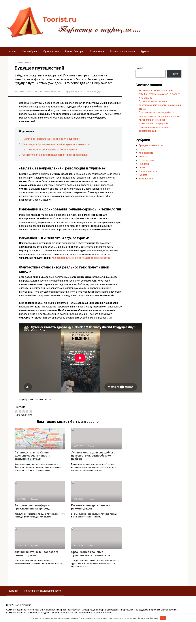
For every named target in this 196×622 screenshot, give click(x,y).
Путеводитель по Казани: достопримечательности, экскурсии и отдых (33, 456)
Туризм (145, 51)
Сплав (12, 51)
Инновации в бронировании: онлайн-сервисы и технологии (56, 144)
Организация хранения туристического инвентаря (90, 553)
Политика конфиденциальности (42, 590)
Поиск (139, 68)
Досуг (142, 149)
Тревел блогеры (74, 51)
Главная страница (23, 62)
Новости (143, 156)
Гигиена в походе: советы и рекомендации (90, 506)
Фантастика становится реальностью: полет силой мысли (55, 154)
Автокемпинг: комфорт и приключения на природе (32, 506)
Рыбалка (144, 163)
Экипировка (97, 51)
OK (163, 618)
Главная (13, 590)
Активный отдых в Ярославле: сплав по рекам (36, 553)
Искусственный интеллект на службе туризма (52, 149)
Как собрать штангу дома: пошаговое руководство (81, 257)
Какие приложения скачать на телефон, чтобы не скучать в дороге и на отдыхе (159, 94)
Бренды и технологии (122, 51)
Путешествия (51, 51)
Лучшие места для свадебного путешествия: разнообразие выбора (93, 456)
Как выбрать (29, 51)
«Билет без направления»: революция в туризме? (51, 138)
